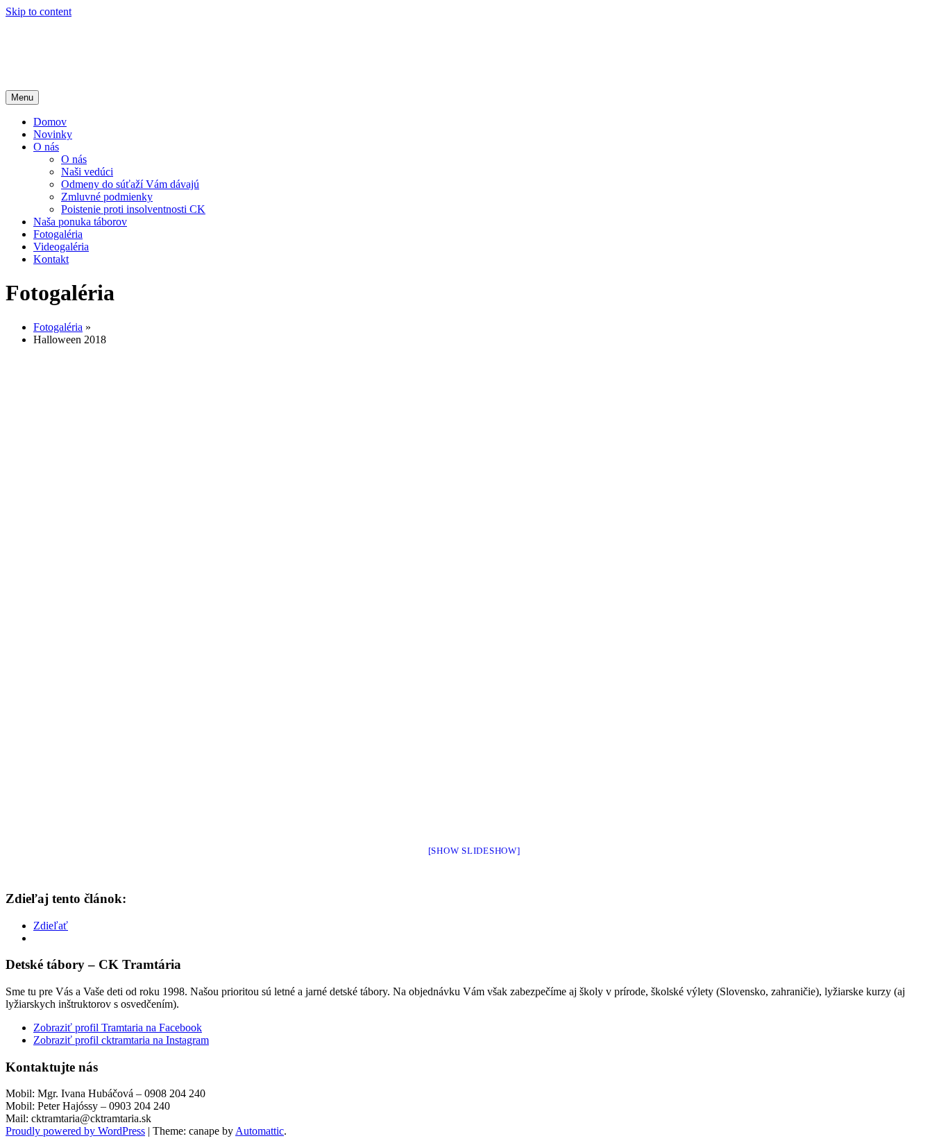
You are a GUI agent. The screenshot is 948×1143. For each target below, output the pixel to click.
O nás (46, 147)
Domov (50, 122)
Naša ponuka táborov (80, 221)
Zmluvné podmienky (107, 197)
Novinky (52, 134)
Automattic (259, 1131)
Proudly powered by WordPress (75, 1131)
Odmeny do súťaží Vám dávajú (130, 184)
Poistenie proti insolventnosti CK (133, 209)
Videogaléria (61, 246)
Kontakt (51, 259)
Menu (22, 97)
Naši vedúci (87, 172)
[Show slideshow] (474, 850)
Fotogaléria (58, 234)
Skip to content (38, 11)
